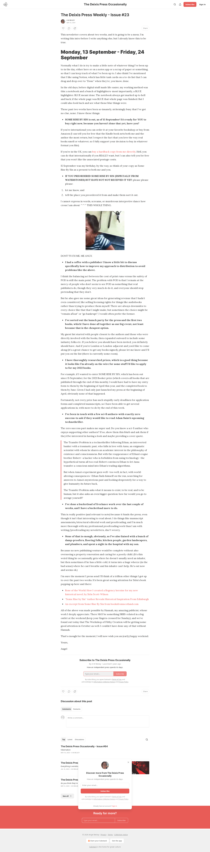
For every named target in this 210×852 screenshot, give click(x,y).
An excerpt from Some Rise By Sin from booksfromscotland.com (102, 603)
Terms (110, 834)
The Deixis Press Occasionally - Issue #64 (84, 746)
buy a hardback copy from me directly (114, 151)
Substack (93, 847)
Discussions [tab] (79, 739)
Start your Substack (98, 841)
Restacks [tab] (76, 709)
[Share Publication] (180, 4)
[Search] (174, 4)
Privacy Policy (123, 799)
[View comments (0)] (69, 28)
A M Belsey (71, 20)
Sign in (202, 4)
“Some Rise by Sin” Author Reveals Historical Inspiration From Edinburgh (107, 599)
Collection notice (121, 834)
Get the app (117, 841)
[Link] (57, 55)
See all (66, 796)
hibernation (65, 750)
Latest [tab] (69, 739)
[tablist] (71, 709)
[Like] (63, 28)
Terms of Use (116, 797)
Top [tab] (63, 739)
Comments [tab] (66, 709)
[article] (105, 751)
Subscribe (189, 4)
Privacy (103, 834)
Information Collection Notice (104, 799)
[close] (128, 762)
